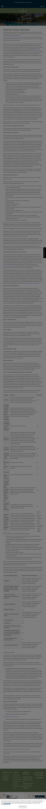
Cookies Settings (22, 806)
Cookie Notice (7, 804)
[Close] (44, 801)
